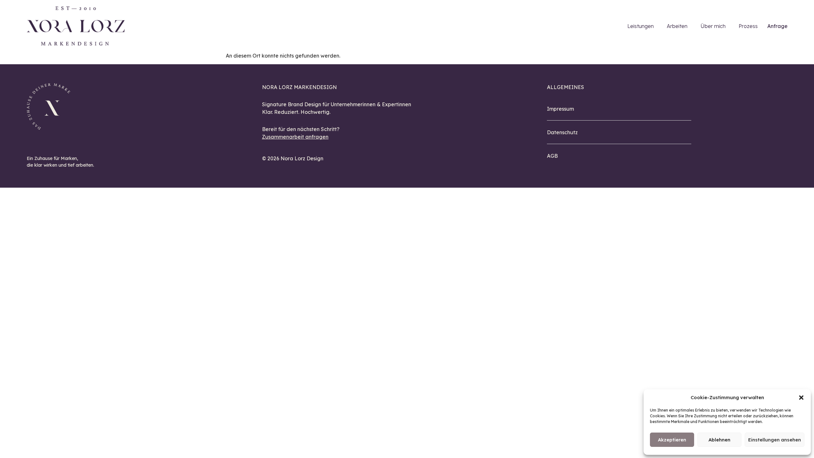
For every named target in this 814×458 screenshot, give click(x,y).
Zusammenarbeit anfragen (295, 137)
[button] (801, 397)
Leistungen (640, 26)
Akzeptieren (672, 440)
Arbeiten (677, 26)
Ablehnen (719, 440)
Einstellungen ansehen (774, 440)
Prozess (748, 26)
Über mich (713, 26)
